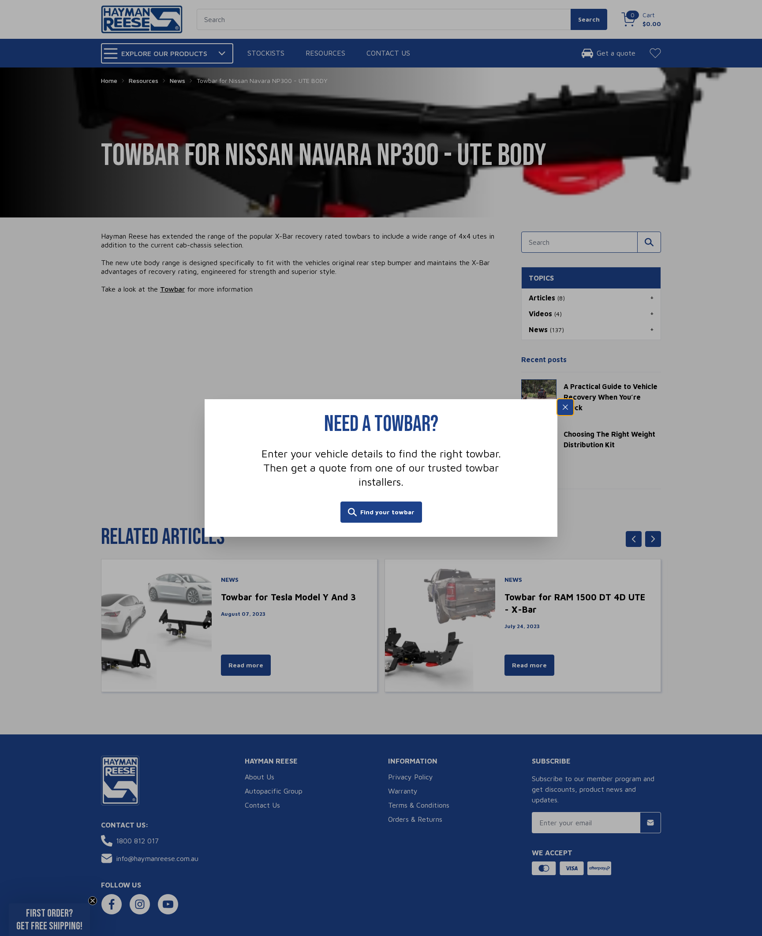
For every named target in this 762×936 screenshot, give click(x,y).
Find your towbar (387, 512)
